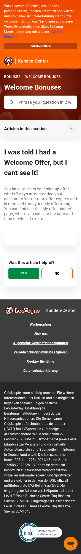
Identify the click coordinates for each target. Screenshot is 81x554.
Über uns (40, 334)
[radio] (24, 273)
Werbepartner (40, 324)
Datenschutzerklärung (40, 371)
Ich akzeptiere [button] (40, 45)
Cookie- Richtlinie (40, 361)
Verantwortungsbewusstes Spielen (41, 352)
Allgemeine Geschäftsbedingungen (40, 343)
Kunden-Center (33, 61)
